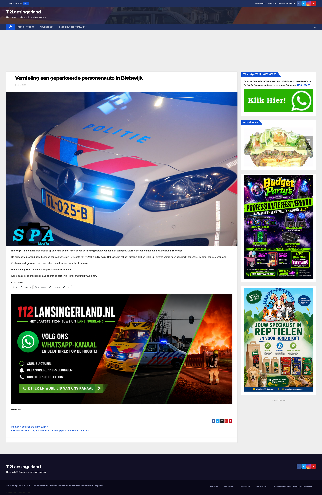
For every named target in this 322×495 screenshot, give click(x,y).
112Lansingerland (23, 12)
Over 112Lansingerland (286, 4)
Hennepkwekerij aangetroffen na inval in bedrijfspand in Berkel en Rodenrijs (51, 430)
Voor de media (261, 487)
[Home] (10, 27)
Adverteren (272, 4)
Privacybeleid (245, 487)
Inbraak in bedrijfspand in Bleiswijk (29, 427)
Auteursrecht (228, 487)
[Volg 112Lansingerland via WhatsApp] (121, 349)
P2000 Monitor (260, 4)
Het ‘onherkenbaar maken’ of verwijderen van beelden (292, 487)
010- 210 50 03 (303, 85)
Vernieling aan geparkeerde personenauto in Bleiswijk (79, 78)
